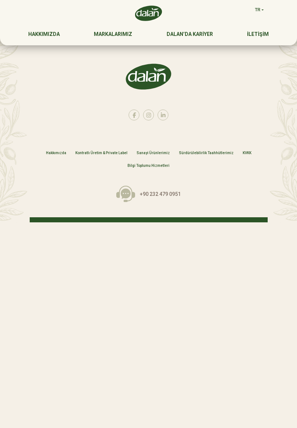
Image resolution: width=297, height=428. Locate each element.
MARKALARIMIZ (113, 34)
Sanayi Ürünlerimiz (153, 153)
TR (257, 9)
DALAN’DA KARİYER (190, 34)
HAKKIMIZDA (44, 34)
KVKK (247, 153)
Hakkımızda (56, 153)
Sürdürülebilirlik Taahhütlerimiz (206, 153)
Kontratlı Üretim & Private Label (101, 153)
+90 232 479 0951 (160, 194)
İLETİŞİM (258, 34)
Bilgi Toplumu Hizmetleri (148, 166)
